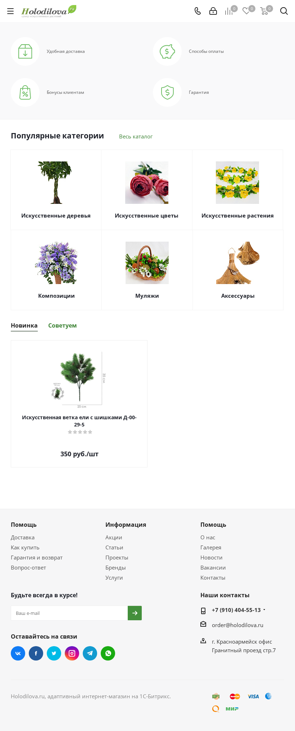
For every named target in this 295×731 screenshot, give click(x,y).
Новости (211, 557)
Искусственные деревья (56, 215)
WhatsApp (108, 653)
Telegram (90, 653)
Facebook (36, 653)
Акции (113, 537)
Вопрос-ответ (28, 567)
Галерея (210, 547)
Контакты (213, 577)
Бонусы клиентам (65, 92)
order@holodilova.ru (237, 625)
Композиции (56, 295)
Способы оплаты (206, 51)
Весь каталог (136, 136)
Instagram (72, 653)
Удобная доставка (66, 51)
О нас (207, 537)
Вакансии (213, 567)
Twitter (54, 653)
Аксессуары (238, 295)
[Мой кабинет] (213, 11)
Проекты (116, 557)
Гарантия (199, 92)
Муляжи (147, 295)
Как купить (25, 547)
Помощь (24, 525)
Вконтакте (18, 653)
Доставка (23, 537)
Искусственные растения (237, 215)
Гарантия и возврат (37, 557)
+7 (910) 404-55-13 (236, 609)
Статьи (114, 547)
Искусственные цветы (146, 215)
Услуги (114, 577)
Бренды (115, 567)
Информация (125, 525)
